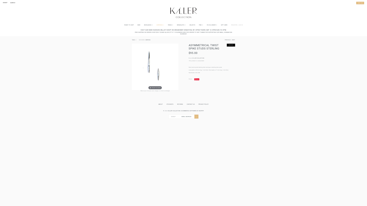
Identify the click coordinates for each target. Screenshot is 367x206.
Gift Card (224, 25)
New (139, 25)
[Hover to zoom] (155, 66)
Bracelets (181, 25)
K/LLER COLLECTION (198, 58)
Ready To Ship (129, 25)
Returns (180, 104)
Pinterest (349, 3)
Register (234, 25)
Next (233, 40)
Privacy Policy (204, 104)
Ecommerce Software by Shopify (192, 110)
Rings (170, 25)
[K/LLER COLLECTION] (183, 7)
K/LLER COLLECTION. (174, 110)
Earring (148, 40)
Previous (228, 40)
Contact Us (191, 104)
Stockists (170, 104)
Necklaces (148, 25)
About (160, 104)
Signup (5, 2)
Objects (192, 25)
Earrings (160, 25)
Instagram (352, 3)
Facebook (347, 3)
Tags (134, 40)
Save (197, 79)
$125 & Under (212, 25)
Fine (201, 25)
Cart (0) (360, 3)
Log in (241, 25)
